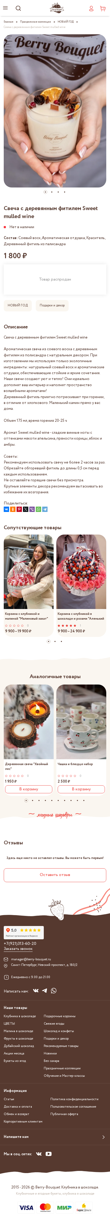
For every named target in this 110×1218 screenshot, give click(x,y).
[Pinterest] (19, 509)
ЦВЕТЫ (9, 1023)
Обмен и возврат (16, 1114)
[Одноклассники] (12, 509)
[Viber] (32, 509)
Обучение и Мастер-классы (64, 1076)
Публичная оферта (64, 1114)
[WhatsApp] (38, 509)
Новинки (50, 1053)
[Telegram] (45, 509)
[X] (25, 509)
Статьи (9, 1099)
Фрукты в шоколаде (18, 1038)
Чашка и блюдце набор (75, 764)
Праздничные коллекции (62, 1068)
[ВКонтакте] (6, 509)
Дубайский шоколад (19, 1046)
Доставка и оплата (18, 1106)
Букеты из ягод (15, 1061)
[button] (45, 192)
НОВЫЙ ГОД (18, 305)
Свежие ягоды (54, 1023)
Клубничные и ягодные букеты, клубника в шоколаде (55, 1193)
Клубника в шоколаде (20, 1016)
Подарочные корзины (60, 1016)
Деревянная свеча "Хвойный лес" (26, 766)
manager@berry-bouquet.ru (31, 959)
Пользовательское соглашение (73, 1106)
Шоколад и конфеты (59, 1031)
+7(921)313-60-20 (20, 943)
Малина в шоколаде (18, 1031)
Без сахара (51, 1061)
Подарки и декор (52, 305)
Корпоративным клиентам (23, 1121)
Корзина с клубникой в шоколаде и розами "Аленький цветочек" (81, 616)
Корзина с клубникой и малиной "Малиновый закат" (26, 616)
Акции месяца (14, 1053)
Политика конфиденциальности (74, 1099)
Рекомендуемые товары (61, 1046)
